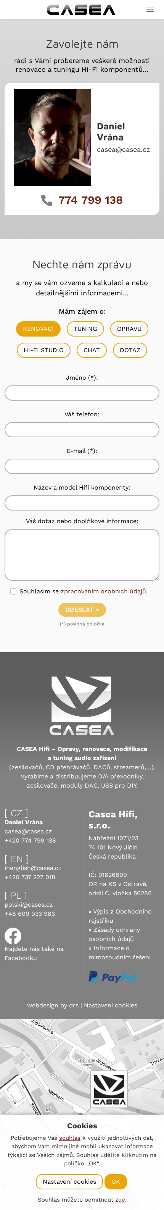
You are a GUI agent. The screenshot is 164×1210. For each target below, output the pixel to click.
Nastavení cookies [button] (110, 1005)
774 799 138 (90, 199)
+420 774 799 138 (30, 840)
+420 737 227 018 (30, 877)
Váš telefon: (82, 414)
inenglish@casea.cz (33, 868)
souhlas (69, 1137)
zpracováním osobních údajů (103, 591)
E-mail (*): (82, 450)
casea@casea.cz (123, 149)
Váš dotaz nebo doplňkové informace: (82, 521)
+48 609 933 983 (30, 913)
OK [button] (115, 1181)
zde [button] (120, 1199)
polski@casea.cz (29, 904)
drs (74, 1005)
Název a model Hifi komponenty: (82, 487)
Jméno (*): (82, 377)
